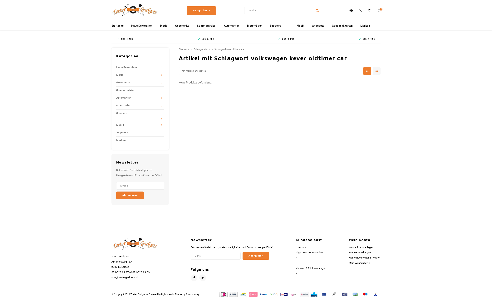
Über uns (301, 247)
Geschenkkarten (342, 26)
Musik (300, 26)
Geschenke (182, 26)
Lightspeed (167, 294)
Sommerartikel (206, 26)
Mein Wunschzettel (359, 263)
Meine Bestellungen (360, 252)
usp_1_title (127, 39)
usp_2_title (208, 39)
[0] (379, 10)
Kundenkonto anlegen (361, 247)
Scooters (275, 26)
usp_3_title (288, 39)
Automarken (231, 26)
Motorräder (254, 26)
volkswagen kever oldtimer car (228, 49)
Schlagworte (200, 49)
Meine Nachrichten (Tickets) (365, 258)
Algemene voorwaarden (309, 252)
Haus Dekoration (141, 26)
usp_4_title (369, 39)
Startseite (117, 26)
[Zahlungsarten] (223, 294)
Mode (163, 26)
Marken (365, 26)
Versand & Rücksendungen (311, 268)
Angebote (318, 26)
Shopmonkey (192, 294)
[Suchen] (317, 10)
